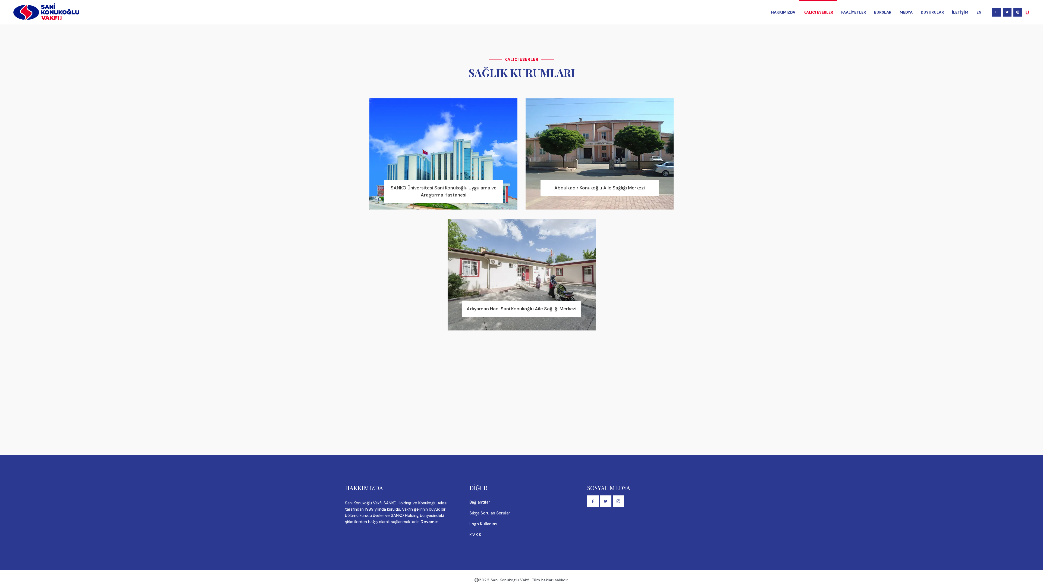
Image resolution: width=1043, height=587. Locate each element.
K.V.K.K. (475, 535)
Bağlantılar (479, 502)
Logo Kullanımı (483, 524)
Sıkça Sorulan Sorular (489, 513)
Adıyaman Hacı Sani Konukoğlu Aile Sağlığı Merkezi (521, 309)
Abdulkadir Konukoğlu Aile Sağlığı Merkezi (599, 188)
